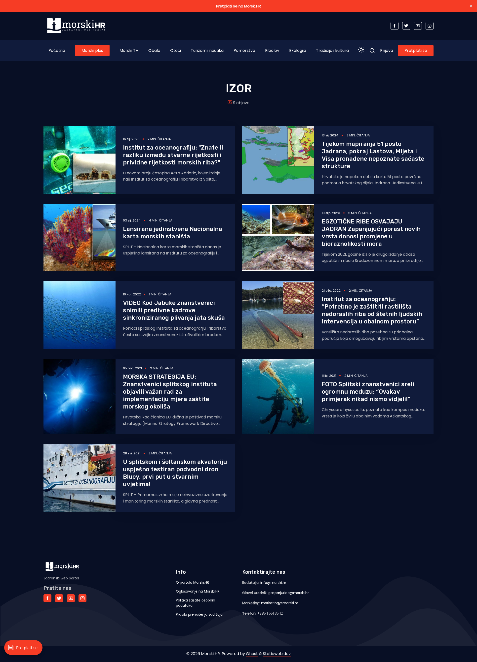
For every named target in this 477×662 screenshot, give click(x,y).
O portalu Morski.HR (192, 582)
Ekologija (297, 50)
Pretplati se (415, 50)
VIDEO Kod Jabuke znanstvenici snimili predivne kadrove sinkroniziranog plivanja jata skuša (174, 310)
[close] (471, 6)
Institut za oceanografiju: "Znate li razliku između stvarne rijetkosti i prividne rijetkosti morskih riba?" (173, 155)
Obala (154, 50)
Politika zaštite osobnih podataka (195, 603)
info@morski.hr (273, 582)
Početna (56, 50)
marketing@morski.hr (279, 602)
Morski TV (128, 50)
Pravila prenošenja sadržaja (199, 614)
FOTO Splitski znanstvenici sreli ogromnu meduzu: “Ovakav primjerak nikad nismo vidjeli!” (368, 392)
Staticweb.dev (277, 654)
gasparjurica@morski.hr (288, 592)
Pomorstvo (244, 50)
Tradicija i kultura (332, 50)
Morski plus (92, 50)
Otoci (175, 50)
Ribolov (272, 50)
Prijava (386, 50)
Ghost (252, 654)
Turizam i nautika (207, 50)
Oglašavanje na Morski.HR (198, 591)
